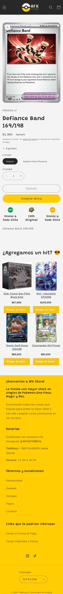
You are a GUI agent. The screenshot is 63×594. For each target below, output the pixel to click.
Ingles (12, 162)
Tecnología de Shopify (41, 592)
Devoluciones (14, 480)
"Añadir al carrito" (17, 309)
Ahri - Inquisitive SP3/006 (46, 295)
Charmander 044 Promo (46, 345)
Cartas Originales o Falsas (22, 541)
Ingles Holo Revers (37, 162)
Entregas (11, 496)
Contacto (11, 511)
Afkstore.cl (24, 592)
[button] (4, 7)
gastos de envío (30, 139)
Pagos (10, 503)
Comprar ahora (31, 198)
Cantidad (7, 169)
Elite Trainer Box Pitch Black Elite (17, 295)
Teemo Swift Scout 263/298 (17, 347)
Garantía (11, 488)
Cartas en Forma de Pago (21, 533)
